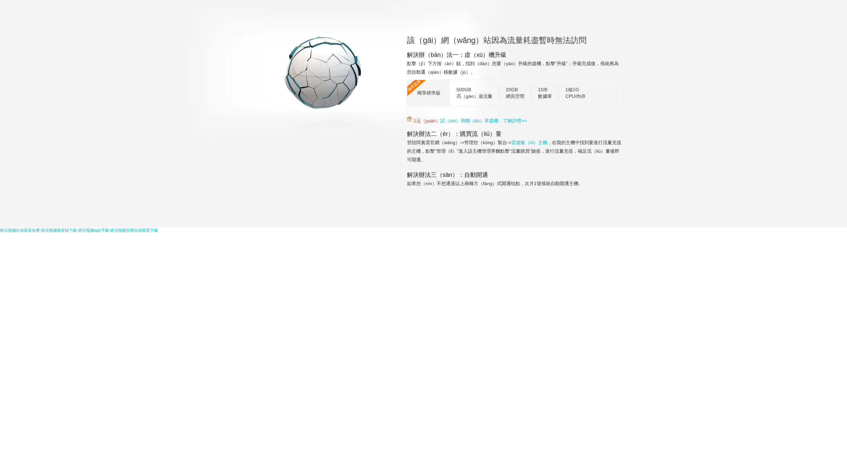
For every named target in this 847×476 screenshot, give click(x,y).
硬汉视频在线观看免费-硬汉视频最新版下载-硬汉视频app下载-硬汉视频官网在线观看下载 (79, 230)
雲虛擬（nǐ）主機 (529, 142)
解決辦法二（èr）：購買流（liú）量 (454, 134)
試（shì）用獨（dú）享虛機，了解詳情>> (483, 120)
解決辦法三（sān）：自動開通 (447, 175)
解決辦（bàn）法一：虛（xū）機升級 (457, 55)
